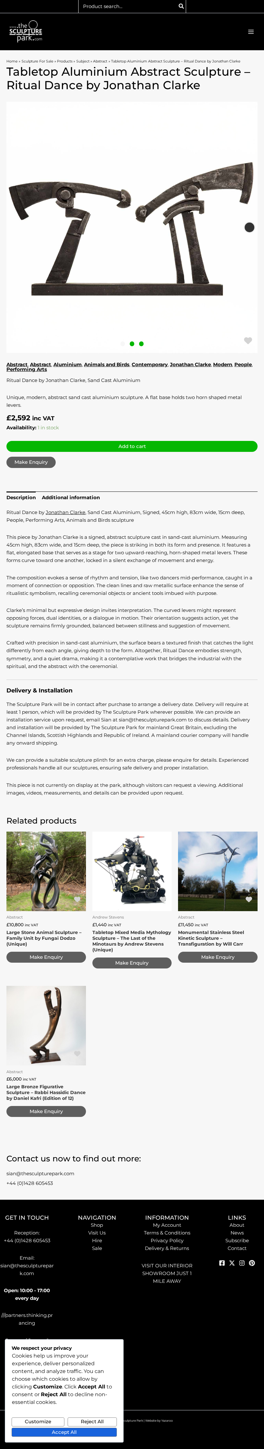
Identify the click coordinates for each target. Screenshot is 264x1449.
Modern (222, 364)
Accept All (64, 1432)
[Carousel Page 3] (141, 343)
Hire (97, 1241)
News (237, 1233)
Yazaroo (167, 1420)
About (237, 1225)
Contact (237, 1248)
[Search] (181, 6)
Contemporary (150, 364)
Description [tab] (21, 497)
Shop (97, 1225)
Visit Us (97, 1233)
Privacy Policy (167, 1241)
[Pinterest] (252, 1263)
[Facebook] (222, 1263)
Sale (97, 1248)
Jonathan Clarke (190, 364)
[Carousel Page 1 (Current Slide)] (122, 343)
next (249, 227)
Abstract (17, 364)
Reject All (92, 1422)
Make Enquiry (31, 462)
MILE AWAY (167, 1281)
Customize (38, 1422)
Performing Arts (26, 369)
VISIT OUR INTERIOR (167, 1266)
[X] (232, 1263)
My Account (167, 1225)
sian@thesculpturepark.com (40, 1174)
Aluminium (67, 364)
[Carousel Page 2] (132, 343)
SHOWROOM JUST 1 (167, 1273)
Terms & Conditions (167, 1233)
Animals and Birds (106, 364)
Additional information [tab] (71, 497)
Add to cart (132, 446)
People (243, 364)
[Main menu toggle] (251, 31)
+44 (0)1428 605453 (29, 1183)
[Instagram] (242, 1263)
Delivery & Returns (167, 1248)
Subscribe (237, 1241)
